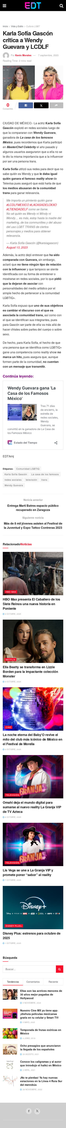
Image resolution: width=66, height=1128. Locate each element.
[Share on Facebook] (26, 105)
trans (44, 479)
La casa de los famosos (45, 474)
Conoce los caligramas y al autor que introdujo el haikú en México (40, 1063)
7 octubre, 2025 (12, 880)
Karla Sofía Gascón (16, 474)
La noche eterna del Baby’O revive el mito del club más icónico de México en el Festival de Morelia (32, 739)
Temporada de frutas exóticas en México (40, 1031)
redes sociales (13, 479)
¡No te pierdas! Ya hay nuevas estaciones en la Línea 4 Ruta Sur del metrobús (41, 1081)
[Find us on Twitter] (37, 1111)
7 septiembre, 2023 (48, 55)
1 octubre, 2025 (12, 943)
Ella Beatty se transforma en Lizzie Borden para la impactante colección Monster (30, 672)
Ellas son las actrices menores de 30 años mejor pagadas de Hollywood (41, 994)
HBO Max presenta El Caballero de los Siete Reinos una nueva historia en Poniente (31, 604)
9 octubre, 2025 (12, 614)
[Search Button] (61, 5)
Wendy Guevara (14, 485)
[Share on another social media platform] (56, 105)
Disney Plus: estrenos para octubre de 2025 (31, 935)
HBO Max (11, 591)
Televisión (12, 794)
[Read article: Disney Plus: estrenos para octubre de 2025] (33, 907)
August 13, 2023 (17, 247)
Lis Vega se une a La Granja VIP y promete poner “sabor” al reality (28, 872)
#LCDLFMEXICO (17, 205)
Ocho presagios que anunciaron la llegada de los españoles (40, 1047)
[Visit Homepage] (33, 5)
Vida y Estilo (17, 26)
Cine (8, 727)
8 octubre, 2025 (12, 817)
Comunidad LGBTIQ (27, 468)
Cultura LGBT (33, 26)
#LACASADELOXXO (43, 205)
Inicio (5, 26)
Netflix (10, 659)
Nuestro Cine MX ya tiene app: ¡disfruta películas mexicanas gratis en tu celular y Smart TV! (39, 1014)
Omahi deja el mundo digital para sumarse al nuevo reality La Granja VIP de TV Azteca (32, 807)
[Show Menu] (4, 5)
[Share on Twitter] (41, 105)
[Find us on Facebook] (29, 1111)
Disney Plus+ (14, 925)
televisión (31, 479)
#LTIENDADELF (17, 209)
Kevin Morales (23, 55)
